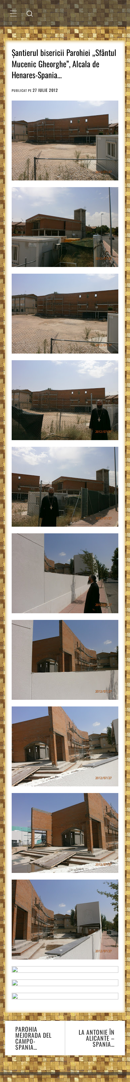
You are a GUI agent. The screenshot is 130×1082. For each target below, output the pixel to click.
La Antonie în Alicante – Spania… (97, 1038)
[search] (30, 13)
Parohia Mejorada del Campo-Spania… (33, 1038)
